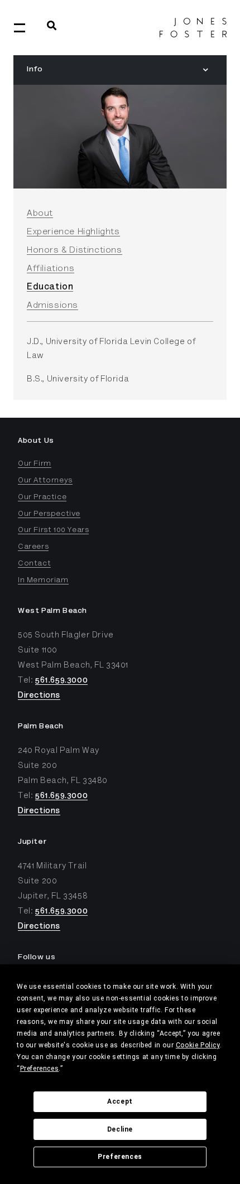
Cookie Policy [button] (198, 1045)
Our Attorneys (45, 481)
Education (50, 287)
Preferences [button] (39, 1068)
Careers (33, 547)
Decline (120, 1129)
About (40, 213)
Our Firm (34, 464)
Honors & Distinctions (74, 250)
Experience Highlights (73, 232)
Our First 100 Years (53, 530)
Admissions (52, 305)
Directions (39, 696)
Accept (120, 1101)
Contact (34, 564)
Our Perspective (49, 514)
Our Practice (42, 497)
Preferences (120, 1157)
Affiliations (50, 268)
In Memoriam (43, 580)
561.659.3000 (61, 680)
